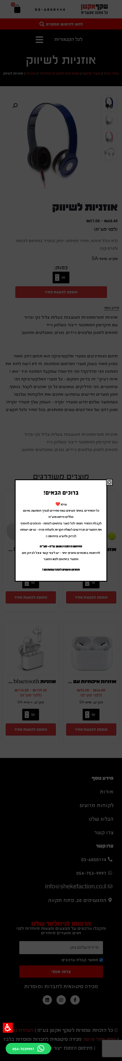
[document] (61, 530)
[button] (8, 1028)
